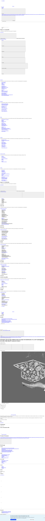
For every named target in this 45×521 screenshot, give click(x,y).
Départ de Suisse (3, 270)
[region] (22, 518)
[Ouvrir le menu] (33, 195)
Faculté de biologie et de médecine (5, 322)
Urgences (3, 468)
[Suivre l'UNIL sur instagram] (7, 497)
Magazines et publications (4, 283)
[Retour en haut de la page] (5, 441)
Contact (2, 466)
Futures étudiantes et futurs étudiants (6, 454)
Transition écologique (4, 461)
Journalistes (3, 456)
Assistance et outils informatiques (5, 299)
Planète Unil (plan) (4, 467)
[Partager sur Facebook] (5, 347)
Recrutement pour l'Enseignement (5, 266)
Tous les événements (5, 330)
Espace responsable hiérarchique (5, 224)
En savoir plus (1, 32)
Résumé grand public (4, 434)
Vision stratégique (4, 209)
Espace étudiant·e (4, 304)
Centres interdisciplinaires (4, 236)
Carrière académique (4, 272)
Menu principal (2, 225)
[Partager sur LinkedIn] (28, 347)
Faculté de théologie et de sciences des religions (7, 14)
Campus (1, 167)
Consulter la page (3, 208)
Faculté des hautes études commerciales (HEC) (7, 450)
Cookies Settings (32, 519)
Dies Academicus (4, 282)
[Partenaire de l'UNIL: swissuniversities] (6, 511)
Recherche (1, 101)
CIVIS (2, 218)
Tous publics (8, 330)
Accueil (2, 198)
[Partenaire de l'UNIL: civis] (5, 512)
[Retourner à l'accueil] (3, 191)
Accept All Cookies (13, 519)
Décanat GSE (1, 422)
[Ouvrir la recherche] (11, 195)
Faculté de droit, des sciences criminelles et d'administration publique (19, 14)
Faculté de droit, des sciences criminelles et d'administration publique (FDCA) (10, 448)
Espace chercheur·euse (4, 238)
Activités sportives (4, 295)
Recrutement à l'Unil (4, 265)
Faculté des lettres (29, 14)
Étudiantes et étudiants (4, 455)
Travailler (1, 137)
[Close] (44, 518)
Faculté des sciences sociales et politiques (36, 14)
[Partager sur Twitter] (17, 347)
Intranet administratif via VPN (5, 457)
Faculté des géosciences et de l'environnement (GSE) (7, 451)
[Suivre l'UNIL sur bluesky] (7, 486)
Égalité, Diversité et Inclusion (5, 460)
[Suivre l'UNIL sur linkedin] (7, 502)
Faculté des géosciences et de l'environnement (8, 337)
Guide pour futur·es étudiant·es (5, 258)
